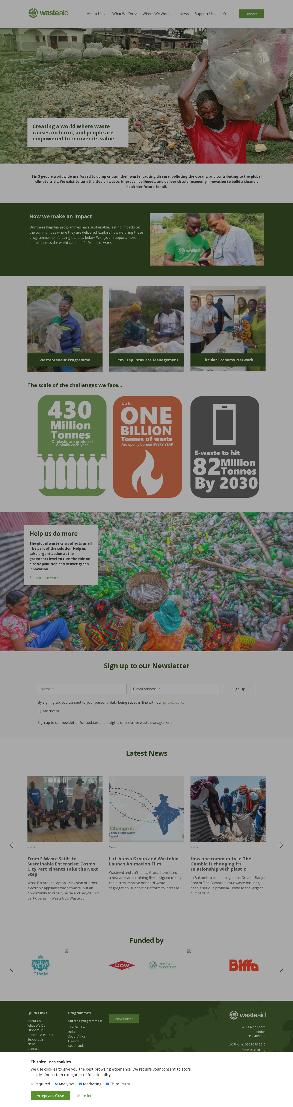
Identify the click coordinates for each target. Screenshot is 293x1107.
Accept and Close (50, 1095)
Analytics (66, 1083)
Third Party (119, 1083)
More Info (85, 1095)
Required (41, 1083)
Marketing (91, 1083)
